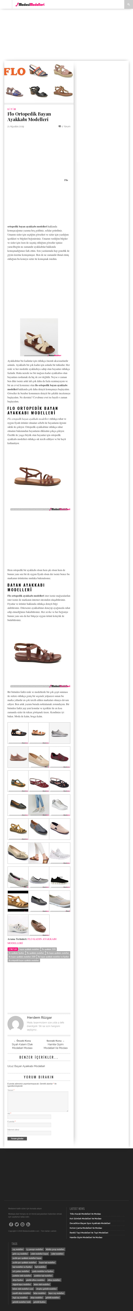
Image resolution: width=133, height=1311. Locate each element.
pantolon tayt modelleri (43, 1275)
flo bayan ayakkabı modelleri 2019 (22, 956)
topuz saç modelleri (56, 1293)
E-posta (11, 1121)
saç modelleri (18, 1249)
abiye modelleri (36, 1297)
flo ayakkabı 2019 (49, 949)
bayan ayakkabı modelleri (29, 949)
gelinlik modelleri (52, 1297)
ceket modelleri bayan (39, 1253)
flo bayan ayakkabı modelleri (58, 952)
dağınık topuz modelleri (22, 1284)
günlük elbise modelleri (35, 1280)
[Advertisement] (68, 34)
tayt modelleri (40, 1266)
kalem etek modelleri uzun (23, 1288)
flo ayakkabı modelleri (35, 952)
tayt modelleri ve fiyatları (22, 1266)
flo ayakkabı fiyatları (16, 952)
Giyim (11, 109)
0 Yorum (66, 126)
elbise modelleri (54, 1280)
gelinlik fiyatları (40, 1301)
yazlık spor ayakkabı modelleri (24, 1262)
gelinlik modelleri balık (21, 1301)
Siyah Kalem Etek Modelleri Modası (22, 1046)
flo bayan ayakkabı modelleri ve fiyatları (53, 956)
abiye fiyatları (18, 1280)
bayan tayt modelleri (47, 1262)
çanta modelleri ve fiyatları (42, 1271)
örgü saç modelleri (20, 1297)
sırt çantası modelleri (21, 1271)
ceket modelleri (57, 1253)
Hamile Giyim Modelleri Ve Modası (56, 1046)
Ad (9, 1113)
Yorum (10, 1090)
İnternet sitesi (13, 1130)
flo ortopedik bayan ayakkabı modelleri (24, 960)
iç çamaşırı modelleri (34, 1249)
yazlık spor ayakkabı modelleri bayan (27, 1258)
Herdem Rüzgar (39, 1017)
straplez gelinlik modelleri (46, 1288)
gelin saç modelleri (20, 1253)
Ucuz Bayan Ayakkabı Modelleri (26, 1066)
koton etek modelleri (42, 1284)
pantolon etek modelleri (22, 1275)
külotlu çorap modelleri (55, 1249)
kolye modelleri (40, 1293)
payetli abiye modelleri (21, 1293)
